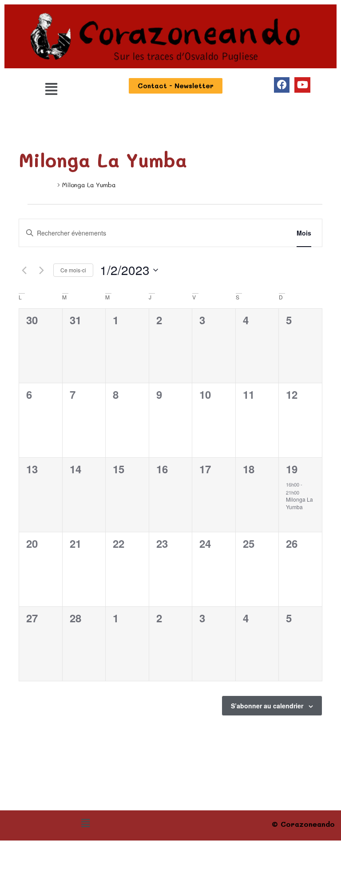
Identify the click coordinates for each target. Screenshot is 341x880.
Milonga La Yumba (299, 503)
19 (291, 468)
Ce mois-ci (73, 270)
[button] (51, 89)
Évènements (37, 185)
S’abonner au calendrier (267, 705)
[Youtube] (302, 85)
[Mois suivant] (41, 270)
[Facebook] (281, 85)
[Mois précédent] (24, 270)
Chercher (263, 232)
